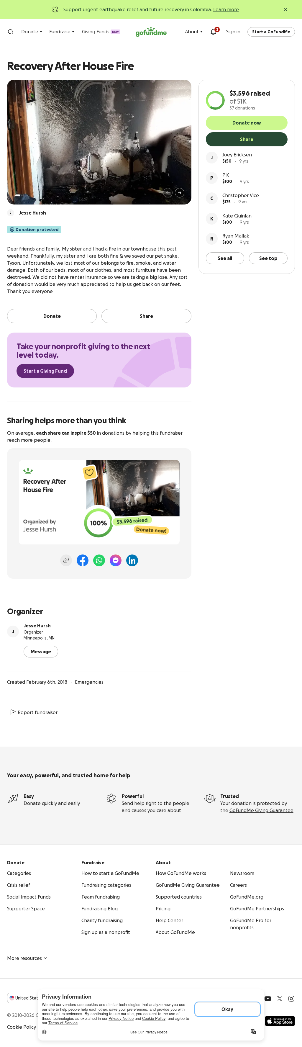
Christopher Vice (240, 195)
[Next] (179, 192)
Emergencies (89, 682)
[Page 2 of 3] (23, 195)
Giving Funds (100, 31)
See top (268, 258)
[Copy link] (66, 560)
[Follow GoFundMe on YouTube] (268, 999)
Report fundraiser (38, 712)
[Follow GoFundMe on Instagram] (291, 999)
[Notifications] (213, 32)
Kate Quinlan (237, 215)
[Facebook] (82, 560)
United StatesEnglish (37, 998)
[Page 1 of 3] (17, 195)
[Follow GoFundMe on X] (279, 999)
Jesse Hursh (37, 625)
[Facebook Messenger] (116, 560)
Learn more (226, 9)
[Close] (285, 9)
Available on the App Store (280, 1021)
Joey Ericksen (237, 154)
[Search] (11, 32)
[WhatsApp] (99, 560)
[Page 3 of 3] (27, 195)
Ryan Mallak (235, 235)
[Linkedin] (132, 560)
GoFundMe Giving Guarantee (261, 810)
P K (225, 175)
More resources (24, 958)
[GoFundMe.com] (151, 32)
